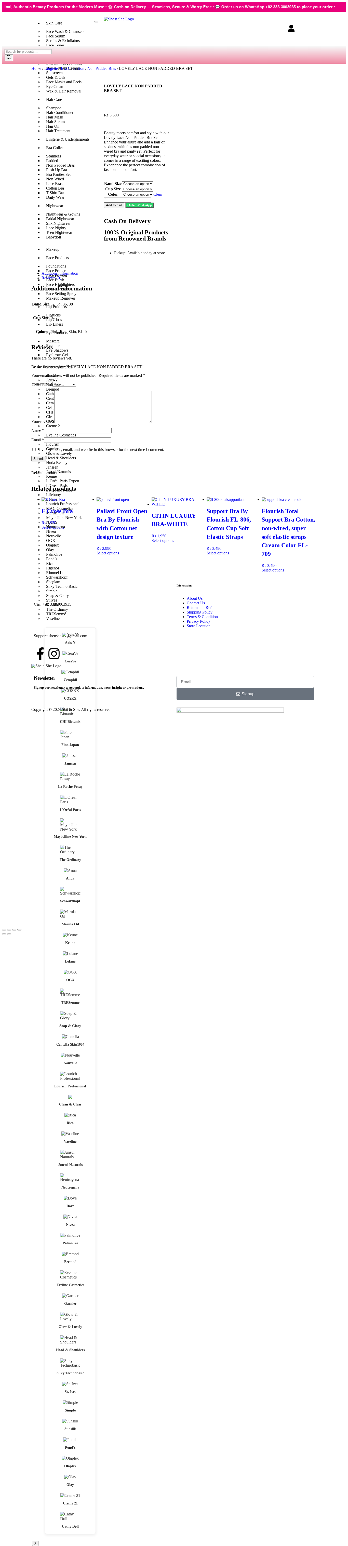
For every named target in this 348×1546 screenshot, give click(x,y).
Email (37, 440)
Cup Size (113, 189)
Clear (157, 194)
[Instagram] (54, 653)
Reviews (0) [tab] (51, 278)
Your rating (41, 384)
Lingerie (51, 68)
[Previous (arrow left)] (4, 934)
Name (37, 430)
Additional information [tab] (60, 273)
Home (36, 68)
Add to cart (114, 205)
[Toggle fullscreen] (9, 929)
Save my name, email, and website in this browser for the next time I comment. (100, 449)
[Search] (9, 57)
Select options (53, 527)
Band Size (113, 183)
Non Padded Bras (101, 68)
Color (113, 194)
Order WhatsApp (139, 205)
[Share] (14, 929)
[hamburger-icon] (96, 21)
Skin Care (54, 23)
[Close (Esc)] (19, 929)
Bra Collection (72, 68)
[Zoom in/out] (4, 929)
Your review (42, 421)
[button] (139, 205)
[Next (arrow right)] (9, 934)
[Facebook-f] (40, 653)
